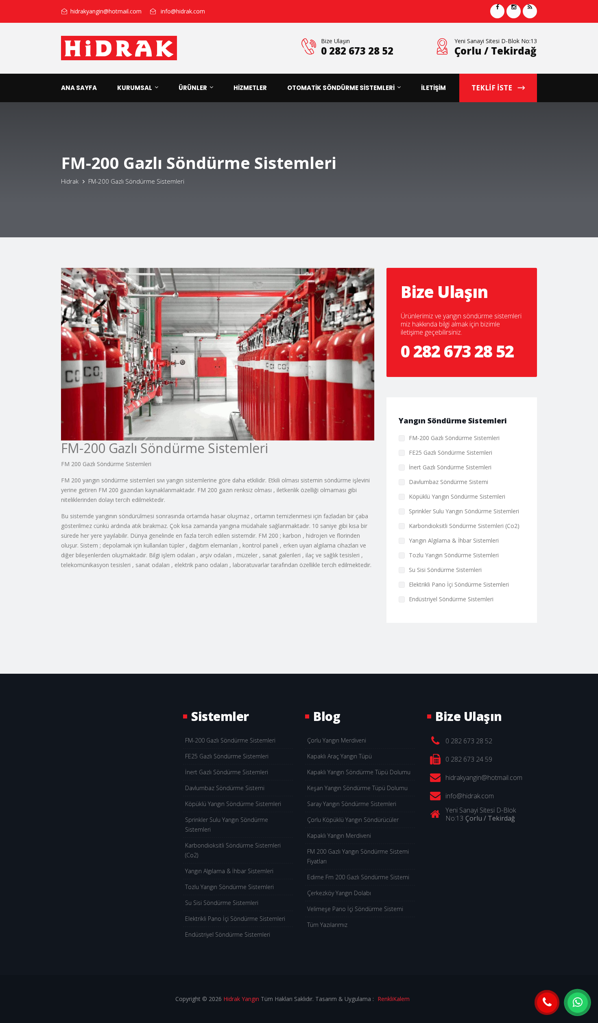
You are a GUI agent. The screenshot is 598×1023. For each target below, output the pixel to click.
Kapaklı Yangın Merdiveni (339, 835)
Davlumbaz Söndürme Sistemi (448, 482)
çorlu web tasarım (399, 999)
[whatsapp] (577, 1002)
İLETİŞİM (433, 87)
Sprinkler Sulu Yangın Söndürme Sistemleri (464, 511)
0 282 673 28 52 (357, 50)
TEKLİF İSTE (492, 87)
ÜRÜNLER (193, 87)
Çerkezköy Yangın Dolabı (339, 893)
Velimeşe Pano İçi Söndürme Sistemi (355, 909)
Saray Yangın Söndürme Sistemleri (351, 804)
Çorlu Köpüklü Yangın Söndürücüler (353, 820)
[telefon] (547, 1002)
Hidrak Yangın (241, 999)
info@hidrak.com (183, 11)
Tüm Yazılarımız (327, 925)
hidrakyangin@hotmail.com (106, 11)
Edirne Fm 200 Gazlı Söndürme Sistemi (358, 877)
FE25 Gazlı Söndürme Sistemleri (450, 452)
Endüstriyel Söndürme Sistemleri (451, 599)
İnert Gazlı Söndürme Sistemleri (450, 467)
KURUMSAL (134, 87)
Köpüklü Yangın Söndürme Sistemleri (457, 496)
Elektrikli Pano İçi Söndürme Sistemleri (459, 584)
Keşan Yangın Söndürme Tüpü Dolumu (357, 788)
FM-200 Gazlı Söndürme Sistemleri (454, 438)
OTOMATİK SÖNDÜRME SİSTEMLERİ (341, 87)
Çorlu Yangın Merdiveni (336, 740)
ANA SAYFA (79, 87)
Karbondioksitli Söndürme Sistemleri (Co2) (464, 526)
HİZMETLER (250, 87)
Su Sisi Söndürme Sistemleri (445, 570)
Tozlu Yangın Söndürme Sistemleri (454, 555)
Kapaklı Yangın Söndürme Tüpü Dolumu (358, 772)
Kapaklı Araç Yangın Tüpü (339, 756)
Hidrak (70, 181)
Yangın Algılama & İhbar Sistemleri (454, 540)
